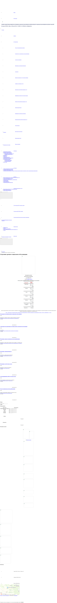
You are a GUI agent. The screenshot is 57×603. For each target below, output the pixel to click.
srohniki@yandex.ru (29, 279)
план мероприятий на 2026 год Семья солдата (8, 376)
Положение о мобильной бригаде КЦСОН (6, 355)
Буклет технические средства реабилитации (6, 393)
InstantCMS (15, 595)
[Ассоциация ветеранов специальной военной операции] (5, 534)
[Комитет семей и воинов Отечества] (5, 546)
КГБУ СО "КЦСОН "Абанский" (4, 595)
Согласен (22, 602)
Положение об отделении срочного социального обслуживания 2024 (9, 318)
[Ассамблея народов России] (6, 553)
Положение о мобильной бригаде (6, 351)
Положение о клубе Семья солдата (4, 368)
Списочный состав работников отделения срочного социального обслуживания (13, 326)
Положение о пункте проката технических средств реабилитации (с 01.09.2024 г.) (11, 343)
